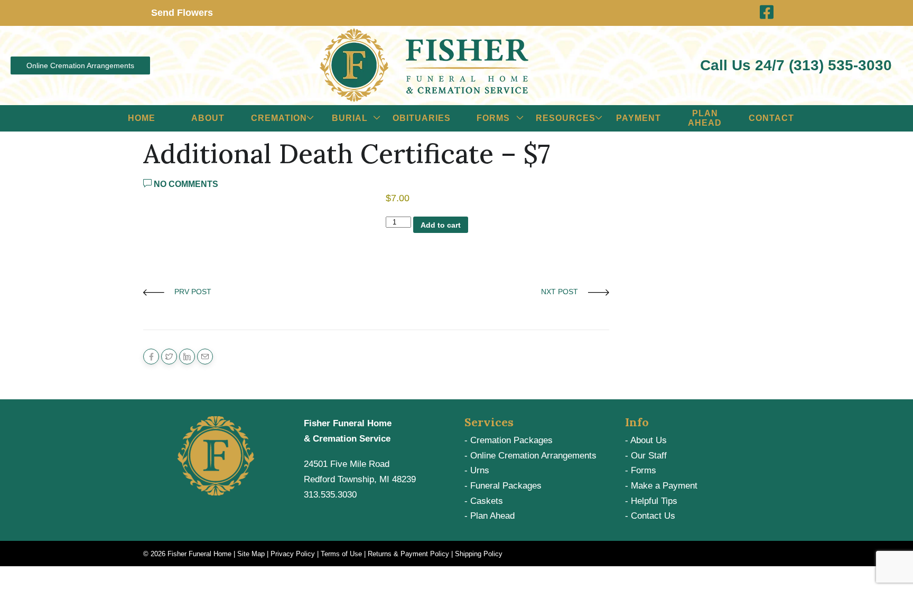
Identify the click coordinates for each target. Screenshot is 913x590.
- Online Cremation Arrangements (530, 456)
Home (141, 118)
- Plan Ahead (489, 516)
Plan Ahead (705, 118)
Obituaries (422, 118)
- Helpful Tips (651, 501)
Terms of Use (341, 554)
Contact (771, 118)
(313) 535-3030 (840, 65)
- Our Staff (646, 456)
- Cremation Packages (508, 440)
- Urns (476, 470)
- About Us (646, 440)
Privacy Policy (293, 554)
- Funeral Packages (503, 486)
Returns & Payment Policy (408, 554)
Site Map (251, 554)
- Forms (640, 470)
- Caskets (483, 501)
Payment (638, 118)
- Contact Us (650, 516)
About (208, 118)
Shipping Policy (478, 554)
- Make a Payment (661, 486)
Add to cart (441, 225)
